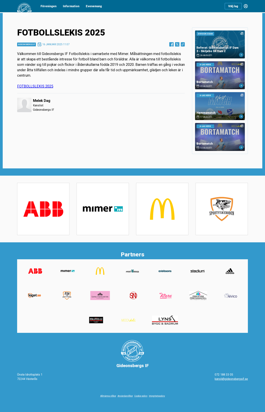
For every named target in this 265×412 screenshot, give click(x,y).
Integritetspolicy (157, 396)
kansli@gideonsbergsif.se (231, 379)
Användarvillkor (125, 396)
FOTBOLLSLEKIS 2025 (35, 86)
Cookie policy (140, 396)
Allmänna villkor (108, 396)
